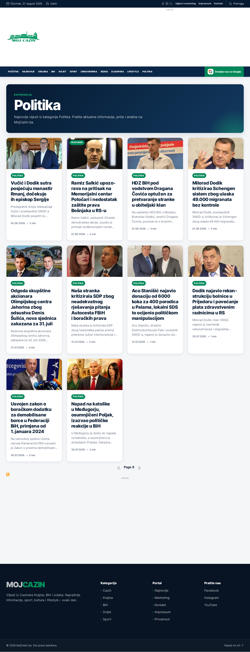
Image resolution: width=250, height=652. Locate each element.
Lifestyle (133, 71)
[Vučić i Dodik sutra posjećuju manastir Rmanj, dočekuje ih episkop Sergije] (34, 153)
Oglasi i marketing (185, 3)
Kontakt (218, 3)
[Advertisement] (170, 39)
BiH (53, 71)
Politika (147, 71)
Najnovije (28, 71)
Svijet (62, 71)
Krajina (43, 71)
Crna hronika (89, 71)
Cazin (107, 590)
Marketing (162, 598)
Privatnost (162, 619)
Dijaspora (117, 71)
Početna (13, 71)
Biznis (104, 71)
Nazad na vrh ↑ (234, 645)
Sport (73, 71)
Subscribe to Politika (7, 474)
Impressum (205, 3)
